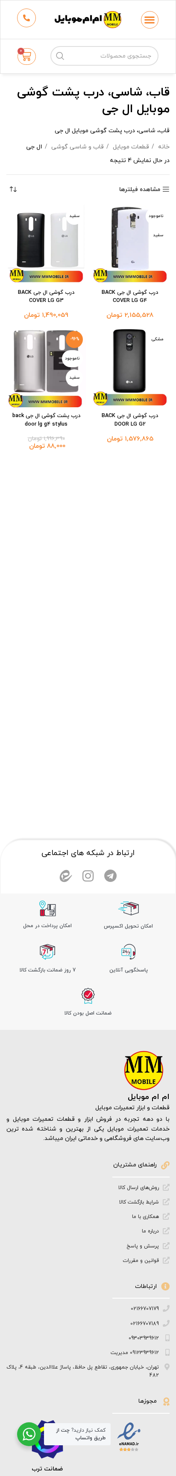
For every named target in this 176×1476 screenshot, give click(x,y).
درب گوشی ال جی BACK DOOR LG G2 (130, 420)
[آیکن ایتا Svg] (66, 876)
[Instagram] (88, 876)
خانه (163, 147)
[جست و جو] (60, 56)
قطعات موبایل (130, 147)
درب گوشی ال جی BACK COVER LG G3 (46, 297)
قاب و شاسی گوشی (77, 147)
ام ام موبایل (149, 1097)
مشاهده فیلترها (139, 189)
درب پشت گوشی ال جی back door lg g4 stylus (46, 420)
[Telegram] (110, 876)
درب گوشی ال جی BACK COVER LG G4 (130, 297)
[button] (149, 20)
